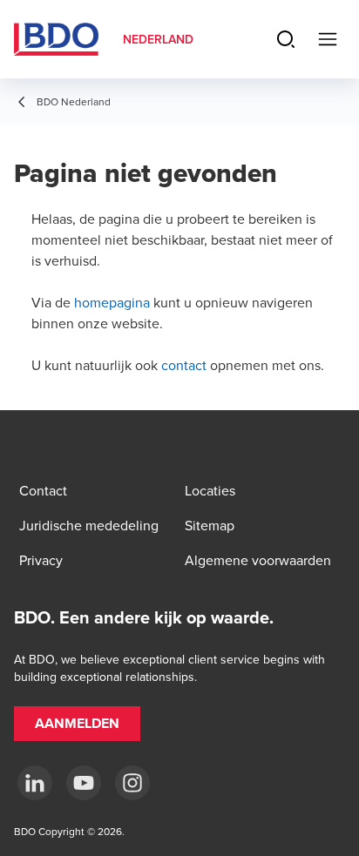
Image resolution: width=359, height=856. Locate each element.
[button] (77, 723)
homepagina (112, 302)
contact (184, 364)
